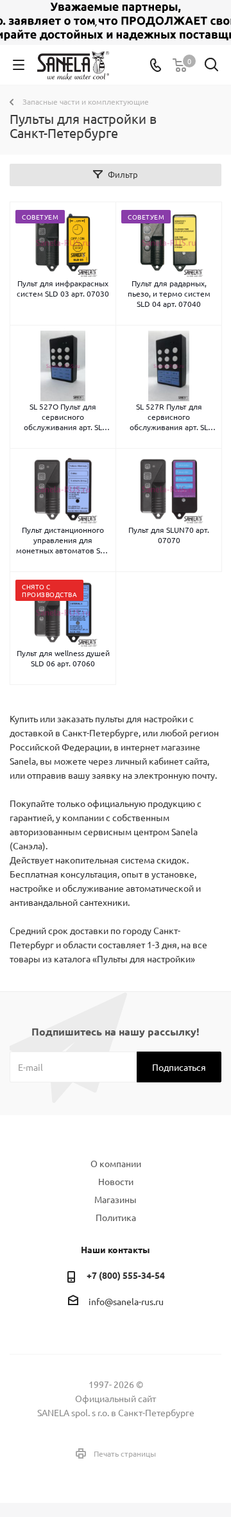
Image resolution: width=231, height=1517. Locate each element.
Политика (116, 1217)
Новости (115, 1181)
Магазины (115, 1199)
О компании (115, 1163)
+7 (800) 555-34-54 (126, 1275)
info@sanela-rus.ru (126, 1301)
